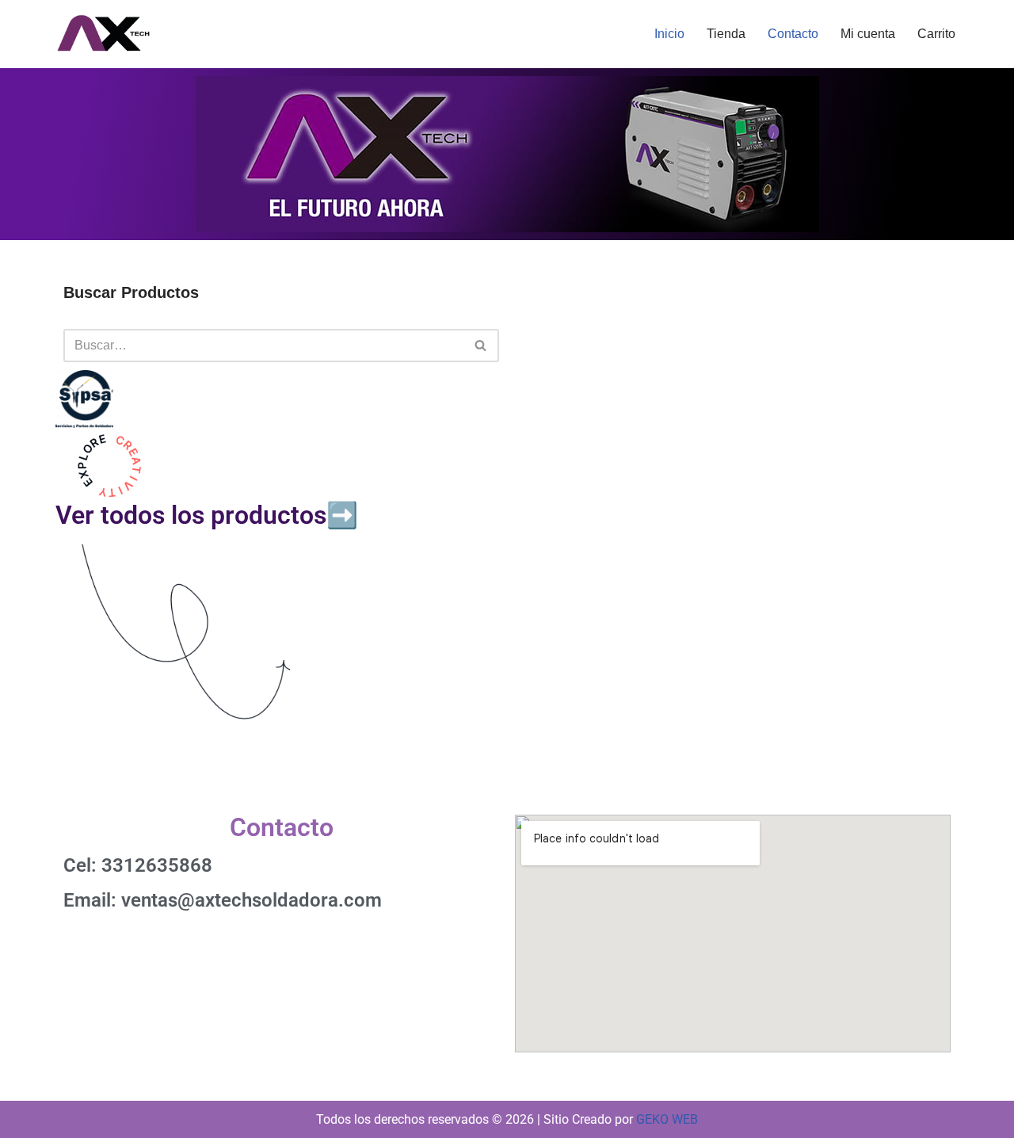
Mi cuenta (868, 33)
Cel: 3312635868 (137, 865)
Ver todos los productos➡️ (206, 515)
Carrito (936, 33)
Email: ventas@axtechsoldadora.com (222, 900)
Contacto (793, 33)
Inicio (669, 33)
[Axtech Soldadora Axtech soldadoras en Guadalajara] (103, 34)
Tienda (726, 33)
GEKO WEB (667, 1119)
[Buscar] (481, 345)
